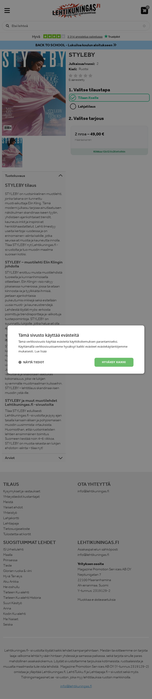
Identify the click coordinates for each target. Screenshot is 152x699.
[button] (31, 362)
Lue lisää (41, 351)
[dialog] (76, 349)
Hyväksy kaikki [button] (114, 362)
